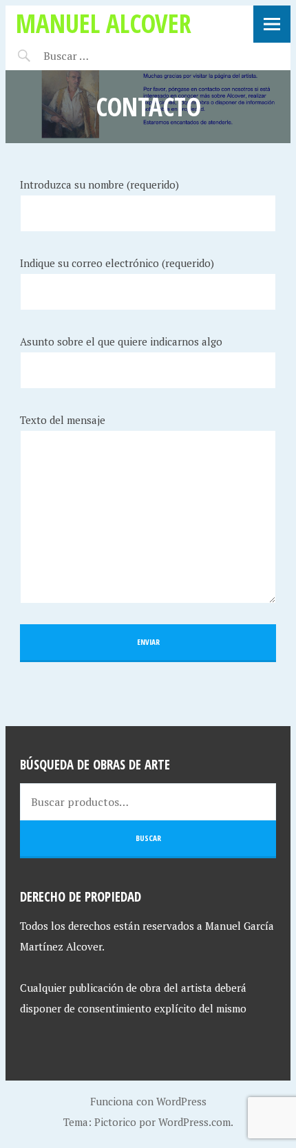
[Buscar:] (100, 55)
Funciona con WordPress (148, 1101)
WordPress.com (194, 1122)
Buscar (148, 838)
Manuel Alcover (103, 23)
